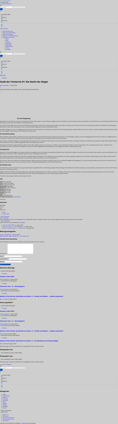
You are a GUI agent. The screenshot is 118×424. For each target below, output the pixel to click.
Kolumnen (5, 400)
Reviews (5, 78)
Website (2, 261)
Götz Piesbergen (4, 85)
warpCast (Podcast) (8, 34)
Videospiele (8, 45)
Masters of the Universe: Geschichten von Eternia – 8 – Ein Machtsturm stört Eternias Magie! (29, 341)
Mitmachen (3, 75)
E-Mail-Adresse (4, 259)
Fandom (5, 397)
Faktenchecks (6, 396)
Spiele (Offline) (9, 46)
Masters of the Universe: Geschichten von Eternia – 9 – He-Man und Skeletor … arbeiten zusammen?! (31, 296)
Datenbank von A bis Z (8, 37)
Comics (7, 48)
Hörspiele (7, 49)
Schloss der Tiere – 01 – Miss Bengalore (13, 226)
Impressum (6, 420)
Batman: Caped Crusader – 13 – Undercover (14, 228)
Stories (4, 408)
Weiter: (14, 236)
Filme (6, 40)
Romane (7, 42)
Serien (7, 39)
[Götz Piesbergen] (5, 216)
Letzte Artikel (6, 214)
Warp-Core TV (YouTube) (9, 33)
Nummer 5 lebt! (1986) (8, 225)
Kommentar (3, 253)
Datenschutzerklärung (8, 417)
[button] (4, 28)
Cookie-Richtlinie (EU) (8, 419)
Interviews (5, 399)
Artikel (4, 394)
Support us (5, 414)
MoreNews (25, 423)
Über (4, 212)
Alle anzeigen (21, 222)
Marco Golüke (3, 299)
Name (2, 256)
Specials (5, 405)
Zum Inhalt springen (5, 1)
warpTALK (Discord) (8, 31)
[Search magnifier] (1, 9)
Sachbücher (8, 43)
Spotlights (5, 406)
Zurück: (10, 234)
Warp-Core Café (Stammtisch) (10, 36)
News (4, 402)
